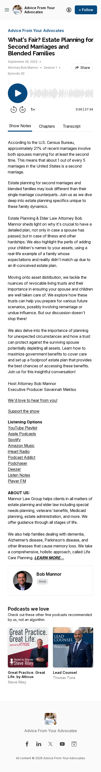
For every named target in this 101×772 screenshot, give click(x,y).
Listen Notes (19, 475)
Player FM (17, 481)
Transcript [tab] (71, 126)
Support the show (23, 411)
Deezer (14, 469)
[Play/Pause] (17, 93)
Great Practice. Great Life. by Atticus (26, 674)
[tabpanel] (50, 352)
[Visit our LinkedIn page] (38, 743)
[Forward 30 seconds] (22, 109)
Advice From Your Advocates (40, 10)
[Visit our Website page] (74, 743)
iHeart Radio (19, 451)
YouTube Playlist (22, 427)
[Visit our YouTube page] (62, 743)
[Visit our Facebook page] (27, 743)
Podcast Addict (21, 457)
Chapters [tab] (47, 126)
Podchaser (17, 463)
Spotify (14, 439)
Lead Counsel (65, 672)
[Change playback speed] (33, 109)
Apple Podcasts (22, 433)
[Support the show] (69, 10)
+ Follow (86, 10)
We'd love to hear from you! (32, 400)
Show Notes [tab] (20, 125)
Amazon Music (21, 445)
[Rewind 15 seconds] (13, 109)
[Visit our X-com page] (50, 743)
